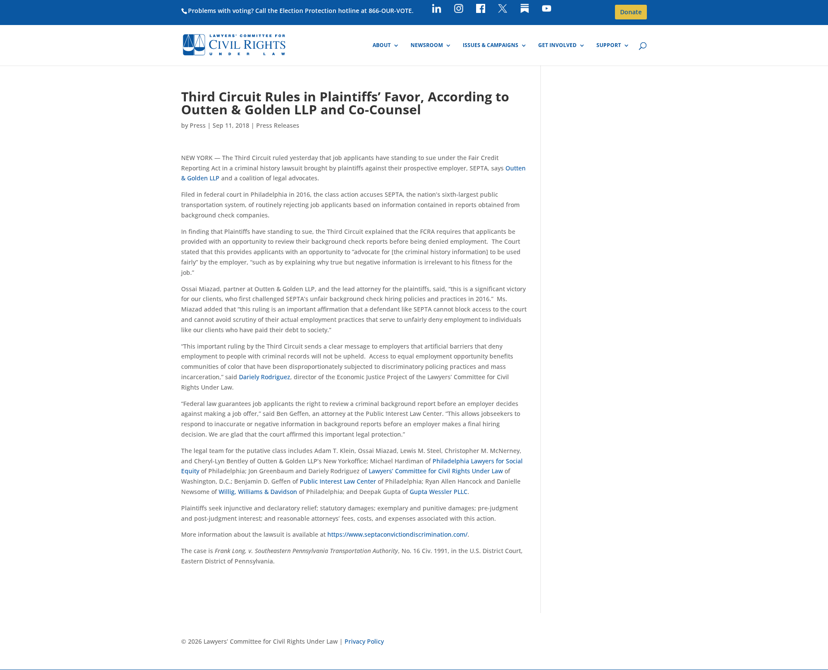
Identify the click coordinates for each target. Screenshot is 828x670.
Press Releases (277, 125)
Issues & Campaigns (490, 45)
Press (198, 125)
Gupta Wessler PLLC (438, 492)
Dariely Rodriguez (264, 377)
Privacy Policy (364, 641)
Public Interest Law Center (338, 481)
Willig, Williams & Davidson (258, 492)
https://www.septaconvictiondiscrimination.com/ (397, 534)
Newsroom (427, 45)
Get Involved (557, 45)
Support (608, 45)
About (382, 45)
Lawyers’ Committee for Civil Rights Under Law (436, 471)
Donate (631, 12)
